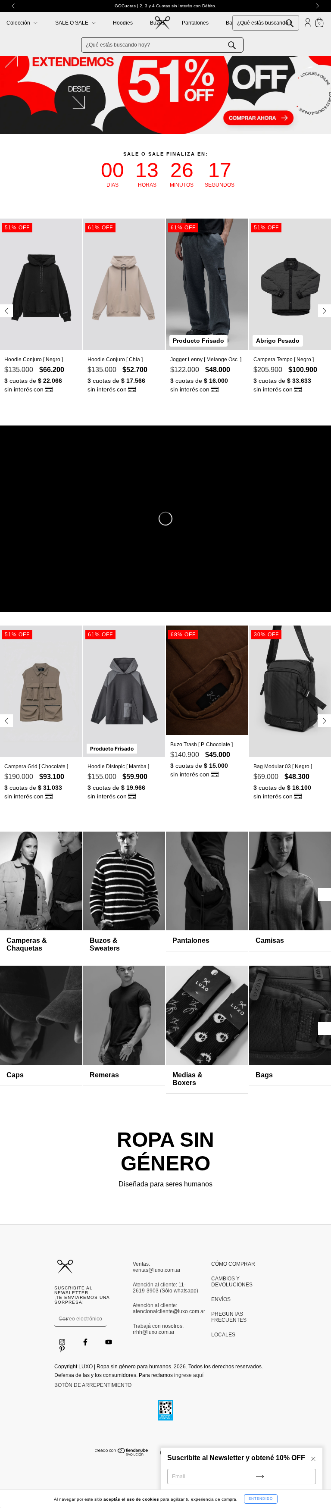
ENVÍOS (221, 1299)
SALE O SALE (72, 23)
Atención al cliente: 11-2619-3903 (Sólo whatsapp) (165, 1288)
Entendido (261, 1499)
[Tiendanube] (122, 1454)
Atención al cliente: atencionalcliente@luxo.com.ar (165, 1308)
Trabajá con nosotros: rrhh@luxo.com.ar (158, 1329)
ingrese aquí (188, 1375)
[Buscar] (296, 22)
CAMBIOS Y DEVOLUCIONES (232, 1282)
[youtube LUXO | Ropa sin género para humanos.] (108, 1342)
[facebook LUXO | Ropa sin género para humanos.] (86, 1342)
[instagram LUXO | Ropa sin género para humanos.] (62, 1342)
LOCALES (223, 1335)
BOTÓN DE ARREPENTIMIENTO (92, 1385)
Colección (18, 23)
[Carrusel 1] (165, 70)
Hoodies (123, 23)
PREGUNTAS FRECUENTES (229, 1317)
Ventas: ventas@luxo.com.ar (157, 1267)
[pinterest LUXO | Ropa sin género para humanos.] (62, 1349)
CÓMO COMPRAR (233, 1264)
